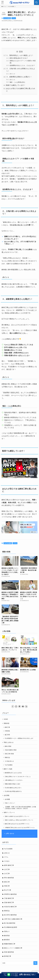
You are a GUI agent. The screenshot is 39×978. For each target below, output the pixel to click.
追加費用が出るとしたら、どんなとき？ (22, 65)
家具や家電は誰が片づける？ (19, 58)
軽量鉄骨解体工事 (9, 944)
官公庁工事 (7, 890)
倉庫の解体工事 (9, 865)
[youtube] (23, 706)
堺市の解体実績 (9, 877)
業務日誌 (7, 757)
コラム (13, 18)
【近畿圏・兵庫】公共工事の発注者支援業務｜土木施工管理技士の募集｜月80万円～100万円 (20, 807)
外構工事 (7, 886)
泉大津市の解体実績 (10, 915)
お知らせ (7, 853)
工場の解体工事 (9, 898)
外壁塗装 (7, 731)
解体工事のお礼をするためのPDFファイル (17, 824)
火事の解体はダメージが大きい (14, 780)
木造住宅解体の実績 (10, 750)
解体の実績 (8, 746)
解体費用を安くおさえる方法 (13, 772)
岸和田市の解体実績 (10, 894)
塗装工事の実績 (9, 753)
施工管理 (7, 734)
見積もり (7, 931)
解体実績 (7, 935)
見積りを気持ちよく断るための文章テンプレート (19, 820)
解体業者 (7, 939)
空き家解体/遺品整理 (10, 927)
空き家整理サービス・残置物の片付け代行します (19, 738)
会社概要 (7, 799)
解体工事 (7, 727)
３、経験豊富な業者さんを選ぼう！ (19, 77)
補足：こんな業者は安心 (17, 82)
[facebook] (12, 706)
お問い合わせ (10, 833)
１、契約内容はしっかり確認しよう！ (19, 55)
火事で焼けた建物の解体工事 (13, 919)
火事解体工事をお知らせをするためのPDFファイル (20, 827)
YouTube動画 (7, 18)
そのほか (7, 861)
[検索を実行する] (35, 963)
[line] (19, 706)
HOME (6, 719)
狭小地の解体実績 (9, 923)
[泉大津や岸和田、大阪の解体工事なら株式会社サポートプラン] (19, 2)
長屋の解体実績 (9, 952)
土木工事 (7, 873)
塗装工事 (7, 882)
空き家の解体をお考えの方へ (13, 787)
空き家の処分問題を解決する (13, 791)
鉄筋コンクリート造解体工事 (13, 948)
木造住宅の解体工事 (10, 906)
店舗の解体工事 (9, 902)
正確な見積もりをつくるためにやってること (18, 776)
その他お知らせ (9, 761)
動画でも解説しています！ (15, 85)
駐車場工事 (7, 956)
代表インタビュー (10, 803)
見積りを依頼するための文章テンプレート (17, 816)
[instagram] (16, 706)
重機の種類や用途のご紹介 (12, 784)
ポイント (12, 74)
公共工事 (7, 869)
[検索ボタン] (36, 2)
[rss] (26, 706)
